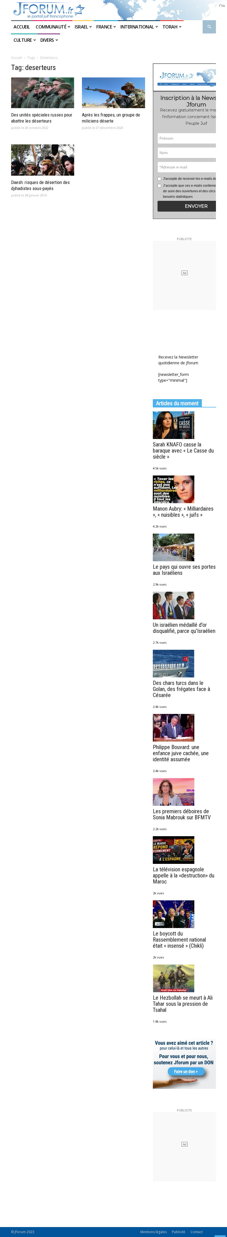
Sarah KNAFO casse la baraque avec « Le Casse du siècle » (183, 450)
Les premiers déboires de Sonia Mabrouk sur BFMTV (182, 814)
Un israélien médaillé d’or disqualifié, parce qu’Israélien (184, 628)
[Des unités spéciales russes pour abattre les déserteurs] (42, 92)
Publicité (178, 1232)
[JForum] (113, 10)
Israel (81, 27)
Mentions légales (153, 1232)
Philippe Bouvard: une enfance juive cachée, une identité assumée (181, 753)
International (137, 27)
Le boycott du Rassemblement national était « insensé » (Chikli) (179, 939)
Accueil (22, 27)
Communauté (51, 27)
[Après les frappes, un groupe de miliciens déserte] (113, 92)
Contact (196, 1232)
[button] (209, 27)
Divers (47, 40)
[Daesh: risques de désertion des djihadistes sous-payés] (42, 160)
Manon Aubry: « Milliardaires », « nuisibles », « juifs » (183, 511)
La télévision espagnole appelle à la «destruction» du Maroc (183, 875)
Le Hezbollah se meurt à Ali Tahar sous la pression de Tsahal (183, 1003)
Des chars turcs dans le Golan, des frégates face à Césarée (181, 689)
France (104, 27)
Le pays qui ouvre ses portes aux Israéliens (184, 569)
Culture (23, 40)
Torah (170, 27)
